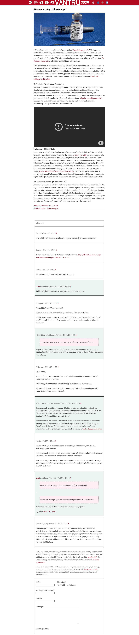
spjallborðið (92, 557)
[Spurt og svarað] (41, 4)
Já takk (62, 585)
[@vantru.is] (93, 4)
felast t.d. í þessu (49, 511)
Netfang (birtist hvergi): (45, 590)
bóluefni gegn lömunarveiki (90, 98)
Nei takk (72, 585)
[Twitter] (107, 4)
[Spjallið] (85, 4)
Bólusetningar (52, 208)
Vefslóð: (39, 598)
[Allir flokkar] (35, 4)
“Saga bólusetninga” (80, 50)
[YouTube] (102, 4)
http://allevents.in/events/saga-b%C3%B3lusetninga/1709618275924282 (68, 256)
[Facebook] (98, 4)
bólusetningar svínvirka (92, 428)
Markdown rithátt (90, 569)
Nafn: (38, 582)
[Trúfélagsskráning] (52, 4)
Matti (38, 286)
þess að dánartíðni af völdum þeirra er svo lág (56, 171)
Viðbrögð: (40, 606)
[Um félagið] (46, 4)
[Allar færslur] (30, 4)
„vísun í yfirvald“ (79, 155)
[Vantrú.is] (67, 4)
